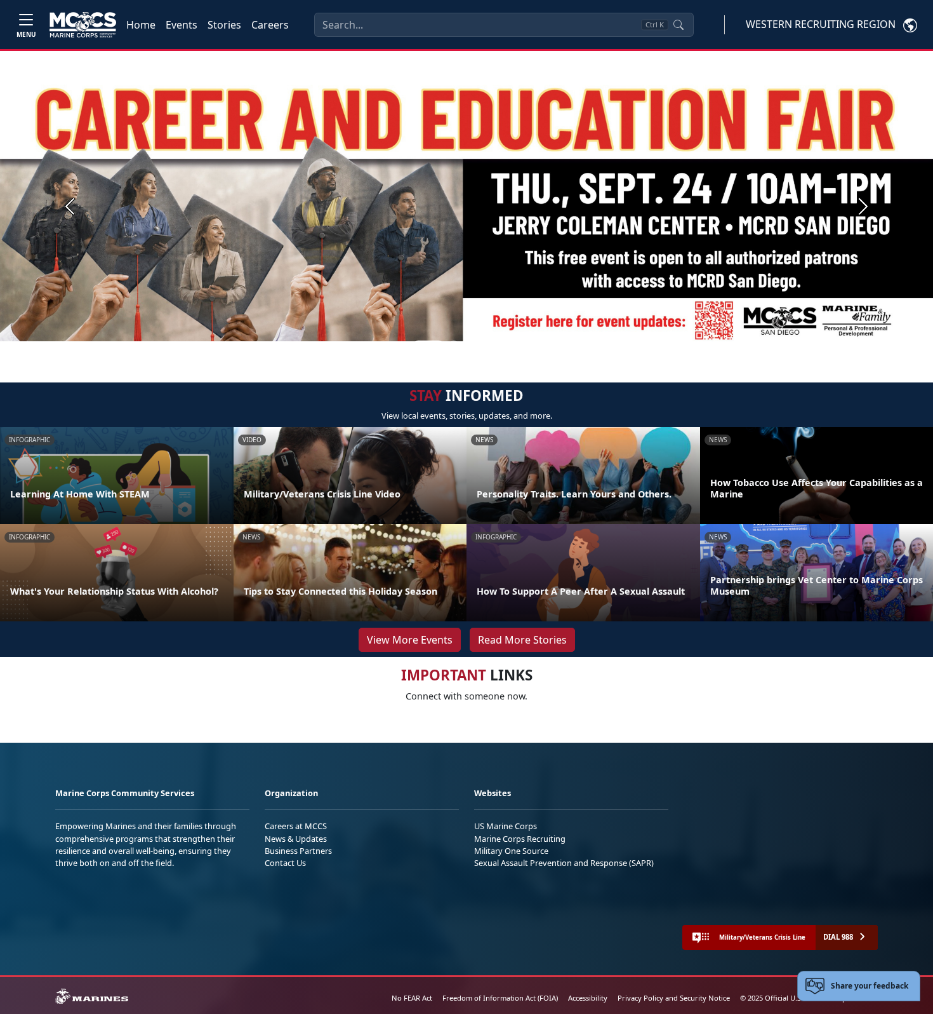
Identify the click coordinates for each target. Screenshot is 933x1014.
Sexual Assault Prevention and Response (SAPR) (564, 863)
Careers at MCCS (296, 826)
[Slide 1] (428, 346)
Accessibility (587, 998)
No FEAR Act (412, 998)
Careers (270, 25)
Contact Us (285, 863)
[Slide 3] (469, 346)
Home (141, 25)
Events (181, 25)
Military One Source (511, 850)
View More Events (410, 640)
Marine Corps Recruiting (520, 838)
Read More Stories (522, 640)
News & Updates (296, 838)
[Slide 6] (514, 346)
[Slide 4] (484, 346)
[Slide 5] (499, 346)
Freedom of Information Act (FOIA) (500, 998)
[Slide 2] (454, 346)
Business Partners (298, 850)
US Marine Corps (505, 826)
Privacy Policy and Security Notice (674, 998)
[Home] (83, 25)
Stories (224, 25)
